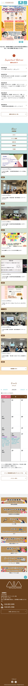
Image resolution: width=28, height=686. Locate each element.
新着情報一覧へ (14, 368)
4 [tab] (12, 42)
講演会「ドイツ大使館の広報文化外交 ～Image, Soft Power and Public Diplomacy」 (15, 441)
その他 (14, 149)
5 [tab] (14, 42)
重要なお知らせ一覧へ (14, 114)
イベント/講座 (14, 138)
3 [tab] (10, 42)
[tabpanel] (14, 22)
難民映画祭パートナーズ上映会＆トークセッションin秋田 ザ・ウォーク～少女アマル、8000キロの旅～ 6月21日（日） (6, 442)
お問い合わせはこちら (15, 611)
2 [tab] (8, 42)
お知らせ (14, 142)
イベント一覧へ (14, 478)
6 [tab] (16, 42)
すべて (14, 135)
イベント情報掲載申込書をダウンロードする (13, 473)
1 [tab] (6, 42)
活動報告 (14, 145)
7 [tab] (18, 42)
